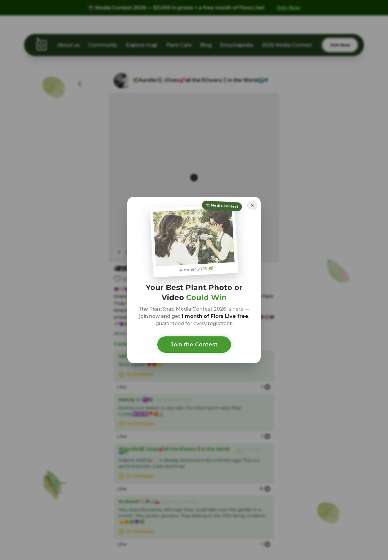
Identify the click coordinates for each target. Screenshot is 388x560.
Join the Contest (194, 344)
